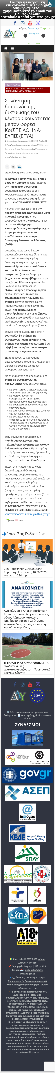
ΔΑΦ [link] (39, 145)
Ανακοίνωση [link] (16, 145)
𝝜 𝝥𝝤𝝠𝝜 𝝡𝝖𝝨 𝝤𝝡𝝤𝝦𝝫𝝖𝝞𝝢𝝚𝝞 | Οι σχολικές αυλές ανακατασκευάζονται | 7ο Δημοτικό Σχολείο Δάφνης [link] (27, 668)
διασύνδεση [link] (12, 141)
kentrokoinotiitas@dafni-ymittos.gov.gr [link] (27, 514)
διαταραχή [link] (27, 153)
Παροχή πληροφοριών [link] (24, 149)
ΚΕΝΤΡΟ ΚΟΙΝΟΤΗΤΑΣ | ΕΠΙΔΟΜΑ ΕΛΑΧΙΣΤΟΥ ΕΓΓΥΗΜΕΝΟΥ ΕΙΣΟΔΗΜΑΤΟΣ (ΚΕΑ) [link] (25, 89)
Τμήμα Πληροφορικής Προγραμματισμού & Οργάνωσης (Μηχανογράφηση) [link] (27, 981)
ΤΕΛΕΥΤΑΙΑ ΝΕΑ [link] (13, 85)
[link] (51, 3)
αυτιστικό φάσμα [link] (29, 145)
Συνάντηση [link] (17, 153)
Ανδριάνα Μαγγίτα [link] (18, 157)
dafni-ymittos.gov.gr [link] (29, 1052)
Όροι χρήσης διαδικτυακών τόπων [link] (35, 717)
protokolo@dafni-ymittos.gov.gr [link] (27, 16)
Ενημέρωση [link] (23, 141)
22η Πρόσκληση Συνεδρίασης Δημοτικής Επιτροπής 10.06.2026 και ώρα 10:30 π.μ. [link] (25, 572)
